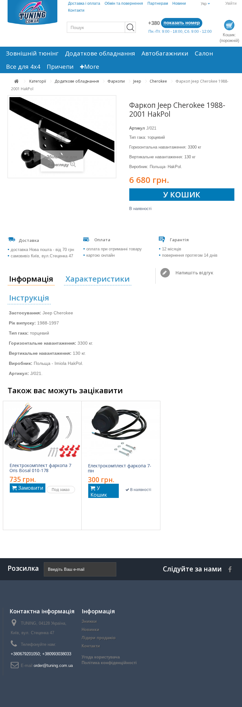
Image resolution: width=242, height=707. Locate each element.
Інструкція (29, 297)
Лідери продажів (99, 637)
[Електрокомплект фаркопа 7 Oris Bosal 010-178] (42, 430)
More (91, 66)
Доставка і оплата (84, 3)
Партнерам (157, 3)
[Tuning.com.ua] (32, 12)
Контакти (76, 10)
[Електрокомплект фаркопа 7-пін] (121, 430)
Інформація (31, 278)
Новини (179, 3)
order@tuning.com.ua (53, 665)
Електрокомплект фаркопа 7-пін (119, 468)
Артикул (137, 128)
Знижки (89, 621)
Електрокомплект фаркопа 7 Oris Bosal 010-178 (40, 468)
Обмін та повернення (124, 3)
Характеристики (98, 278)
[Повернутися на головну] (16, 81)
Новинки (90, 629)
